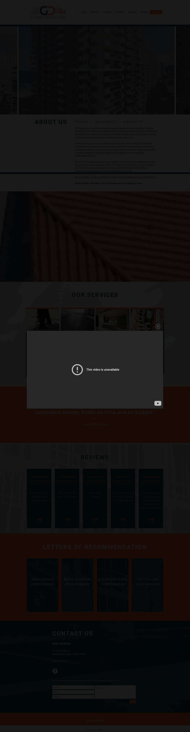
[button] (157, 326)
